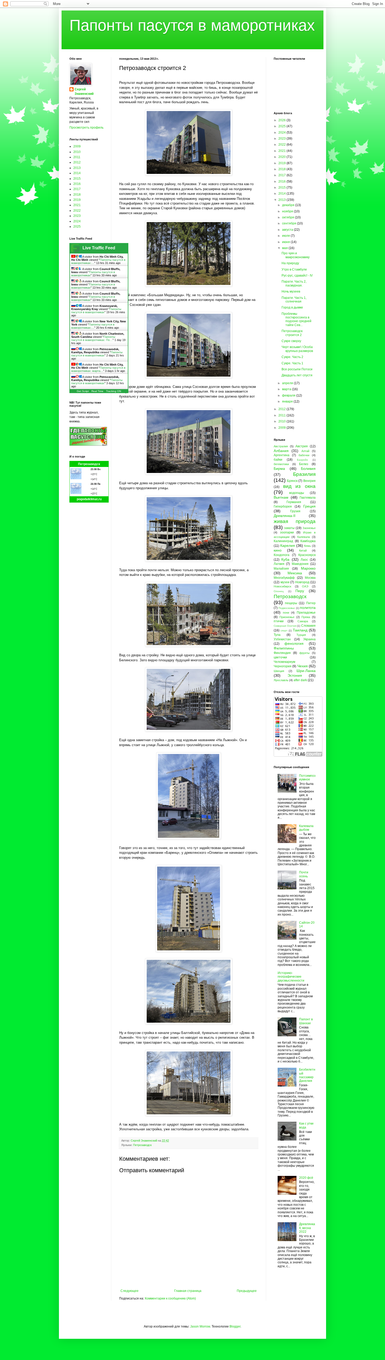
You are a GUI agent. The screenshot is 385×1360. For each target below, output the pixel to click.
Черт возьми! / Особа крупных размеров (297, 349)
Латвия (279, 564)
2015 (77, 178)
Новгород (302, 582)
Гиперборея (283, 506)
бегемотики (281, 464)
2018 (77, 194)
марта (287, 389)
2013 (77, 168)
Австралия (281, 446)
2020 (282, 157)
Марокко (308, 568)
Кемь (307, 545)
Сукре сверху (291, 341)
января (288, 401)
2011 (76, 157)
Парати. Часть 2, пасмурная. (294, 283)
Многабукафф (284, 578)
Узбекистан (282, 639)
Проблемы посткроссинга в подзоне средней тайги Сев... (296, 319)
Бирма (279, 468)
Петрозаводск (142, 1145)
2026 (282, 120)
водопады (296, 493)
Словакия (308, 625)
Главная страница (187, 1291)
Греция (309, 506)
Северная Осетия (285, 625)
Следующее (129, 1291)
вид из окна (299, 486)
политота (308, 607)
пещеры (291, 603)
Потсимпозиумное (307, 777)
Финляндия (282, 653)
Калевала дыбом (306, 828)
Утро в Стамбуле (294, 269)
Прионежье (286, 617)
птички (279, 621)
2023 (77, 216)
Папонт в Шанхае (306, 1021)
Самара (303, 621)
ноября (288, 211)
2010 (77, 152)
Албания (281, 451)
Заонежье (309, 528)
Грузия (295, 511)
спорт (284, 630)
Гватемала (308, 497)
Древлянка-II (284, 516)
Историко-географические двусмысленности (291, 976)
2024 (77, 221)
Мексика (295, 573)
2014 (77, 173)
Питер (311, 603)
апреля (288, 383)
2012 (77, 162)
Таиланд (300, 630)
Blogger (234, 1326)
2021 (77, 205)
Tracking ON (113, 391)
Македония (300, 564)
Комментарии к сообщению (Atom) (170, 1298)
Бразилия (304, 474)
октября (288, 217)
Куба (285, 559)
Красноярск (307, 555)
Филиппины (284, 648)
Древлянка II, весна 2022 (307, 1228)
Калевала (303, 536)
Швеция (279, 671)
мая (285, 248)
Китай (303, 550)
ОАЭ (305, 586)
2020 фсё (306, 1178)
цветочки (280, 657)
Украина (309, 639)
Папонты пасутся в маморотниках (192, 25)
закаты (289, 528)
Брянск (292, 481)
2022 (77, 210)
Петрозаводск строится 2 (292, 333)
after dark (300, 680)
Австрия (301, 446)
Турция (301, 634)
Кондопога (281, 555)
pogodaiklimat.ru (89, 499)
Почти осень (303, 874)
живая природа (295, 521)
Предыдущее (247, 1291)
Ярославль (281, 680)
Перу (299, 591)
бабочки (304, 455)
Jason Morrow (200, 1326)
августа (288, 230)
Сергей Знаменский (84, 91)
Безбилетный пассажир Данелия (307, 1075)
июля (286, 236)
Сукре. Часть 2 (292, 357)
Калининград (283, 541)
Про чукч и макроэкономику (296, 255)
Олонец (279, 591)
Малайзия (281, 568)
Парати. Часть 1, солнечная (294, 299)
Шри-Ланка (306, 671)
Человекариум (284, 662)
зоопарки (287, 532)
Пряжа (305, 617)
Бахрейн (302, 459)
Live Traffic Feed (98, 248)
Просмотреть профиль (86, 127)
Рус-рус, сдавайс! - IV (297, 275)
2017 (77, 189)
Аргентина (281, 455)
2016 (77, 184)
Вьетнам (281, 497)
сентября (289, 223)
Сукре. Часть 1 (292, 363)
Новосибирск (282, 586)
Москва (310, 578)
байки (278, 459)
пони (286, 612)
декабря (288, 205)
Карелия (287, 545)
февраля (289, 395)
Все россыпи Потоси (297, 369)
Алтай (305, 451)
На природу (290, 263)
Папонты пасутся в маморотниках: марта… (98, 369)
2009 (77, 146)
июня (286, 242)
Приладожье (306, 612)
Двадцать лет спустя (297, 375)
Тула (277, 635)
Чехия (302, 666)
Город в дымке (292, 307)
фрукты (304, 652)
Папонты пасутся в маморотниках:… (92, 326)
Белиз (303, 464)
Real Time (97, 391)
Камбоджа (308, 541)
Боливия (308, 468)
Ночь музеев (291, 291)
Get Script (83, 391)
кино (278, 550)
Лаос (304, 559)
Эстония (295, 675)
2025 (77, 226)
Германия (294, 502)
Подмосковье (286, 608)
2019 (77, 200)
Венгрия (309, 481)
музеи (284, 582)
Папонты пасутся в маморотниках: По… (93, 338)
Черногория (283, 666)
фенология (294, 643)
